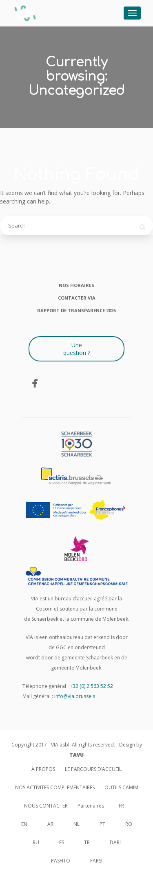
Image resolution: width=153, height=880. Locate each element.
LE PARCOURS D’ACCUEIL (93, 769)
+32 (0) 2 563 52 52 (91, 686)
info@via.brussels (74, 696)
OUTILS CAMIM (121, 787)
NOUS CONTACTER (46, 805)
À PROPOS (43, 769)
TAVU (76, 754)
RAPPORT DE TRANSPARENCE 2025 (76, 310)
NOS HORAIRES (76, 285)
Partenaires (91, 805)
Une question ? (76, 349)
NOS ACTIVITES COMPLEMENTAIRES (55, 787)
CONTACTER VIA (76, 298)
